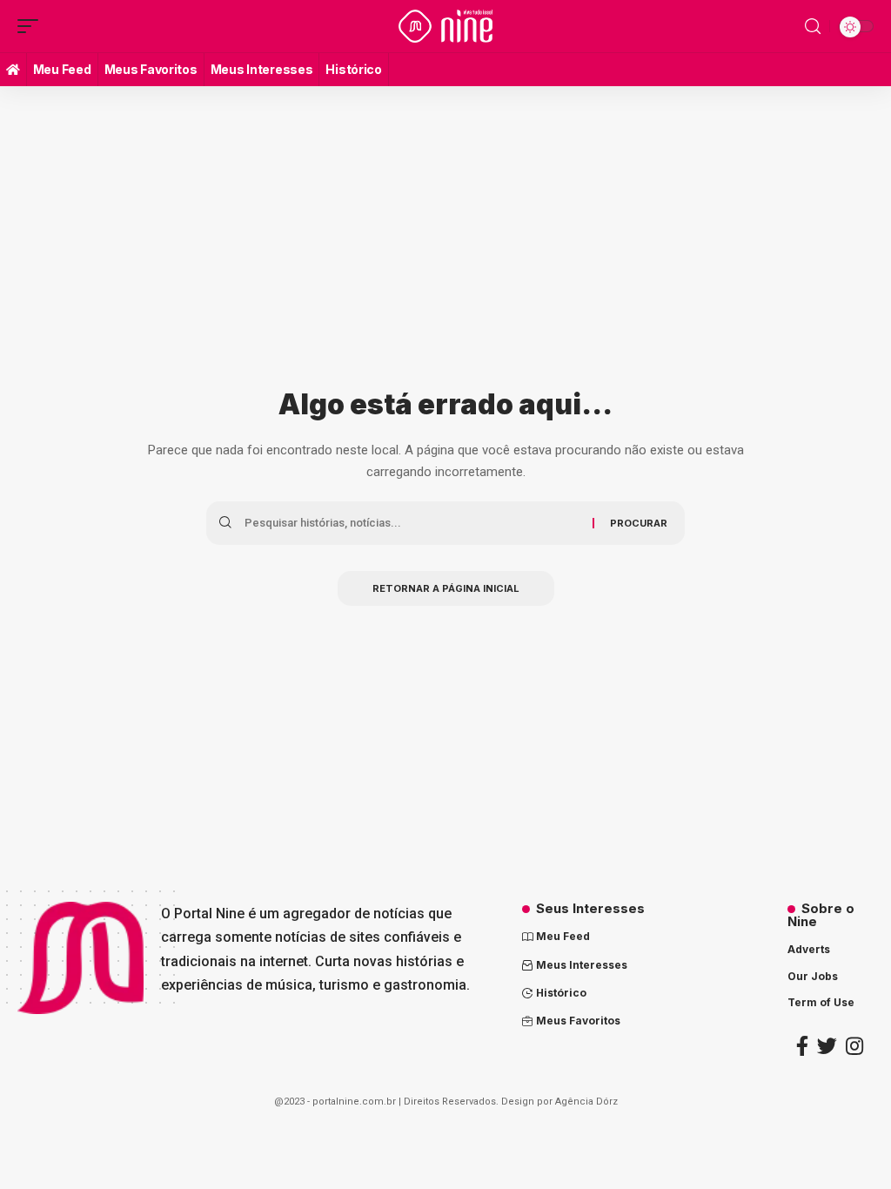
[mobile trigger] (32, 26)
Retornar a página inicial (445, 588)
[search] (813, 26)
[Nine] (445, 26)
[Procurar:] (412, 523)
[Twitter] (827, 1046)
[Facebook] (802, 1046)
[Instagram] (854, 1046)
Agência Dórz (586, 1101)
